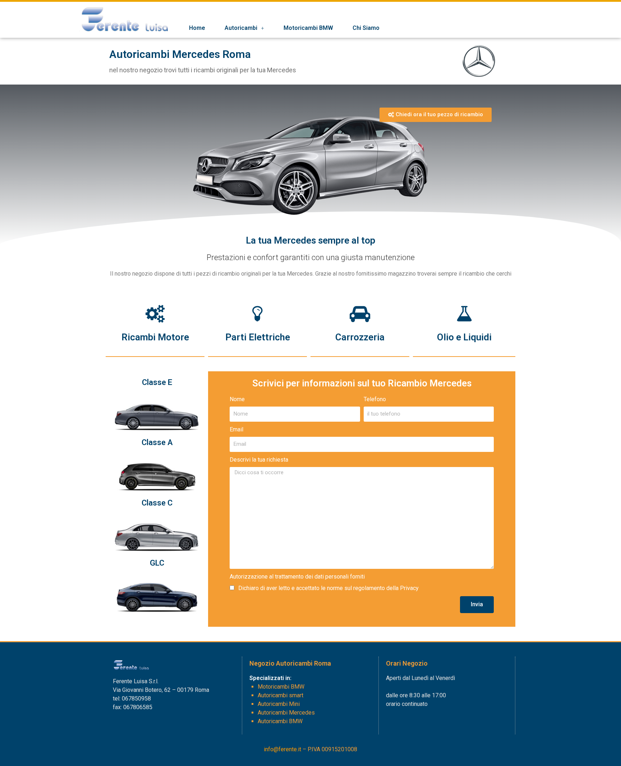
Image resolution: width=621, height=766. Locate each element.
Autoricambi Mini (279, 704)
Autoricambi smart (280, 695)
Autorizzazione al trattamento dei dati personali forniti (297, 576)
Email (236, 429)
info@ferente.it (282, 749)
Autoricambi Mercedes (286, 712)
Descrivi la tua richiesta (259, 459)
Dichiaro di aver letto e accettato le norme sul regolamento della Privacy (328, 588)
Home (197, 27)
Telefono (375, 399)
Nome (237, 399)
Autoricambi (241, 27)
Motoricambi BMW (308, 27)
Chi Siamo (366, 27)
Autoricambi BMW (280, 721)
